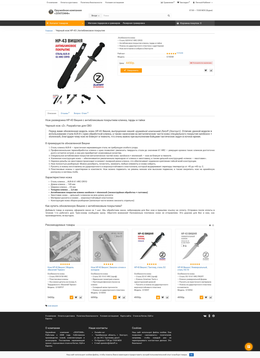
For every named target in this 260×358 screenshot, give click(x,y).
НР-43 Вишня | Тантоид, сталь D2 (149, 267)
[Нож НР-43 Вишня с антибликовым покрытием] (72, 99)
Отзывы (65, 113)
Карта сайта (125, 316)
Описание (52, 113)
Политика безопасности (91, 2)
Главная (49, 31)
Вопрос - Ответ (81, 113)
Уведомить (133, 70)
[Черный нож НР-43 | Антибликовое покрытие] (57, 99)
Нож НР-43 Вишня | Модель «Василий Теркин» (61, 268)
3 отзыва (180, 53)
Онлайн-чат (100, 332)
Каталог (59, 23)
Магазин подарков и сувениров (104, 23)
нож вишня (53, 306)
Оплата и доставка (69, 2)
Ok (191, 355)
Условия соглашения (114, 2)
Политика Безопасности (87, 316)
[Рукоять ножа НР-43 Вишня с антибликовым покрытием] (87, 99)
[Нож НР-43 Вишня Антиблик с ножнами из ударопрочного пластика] (101, 99)
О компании (52, 2)
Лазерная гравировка (134, 23)
